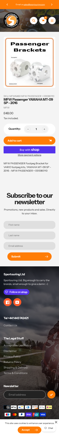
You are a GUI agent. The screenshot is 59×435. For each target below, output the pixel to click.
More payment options (29, 155)
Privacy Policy (12, 356)
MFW (7, 107)
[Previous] (7, 4)
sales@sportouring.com (33, 4)
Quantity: (15, 128)
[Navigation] (52, 20)
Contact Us (10, 325)
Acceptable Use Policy (17, 345)
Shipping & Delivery (16, 367)
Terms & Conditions (16, 373)
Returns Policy (12, 362)
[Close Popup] (56, 422)
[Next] (51, 4)
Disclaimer (10, 351)
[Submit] (51, 394)
